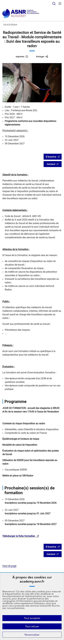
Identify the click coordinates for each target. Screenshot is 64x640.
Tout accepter (32, 618)
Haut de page (9, 565)
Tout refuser (32, 626)
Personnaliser (32, 634)
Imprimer (20, 56)
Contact (51, 164)
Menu (60, 4)
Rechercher (54, 4)
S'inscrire (51, 156)
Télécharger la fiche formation (19, 536)
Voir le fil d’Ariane (10, 24)
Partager (40, 56)
